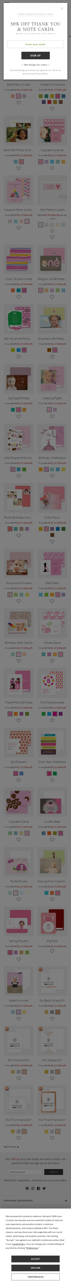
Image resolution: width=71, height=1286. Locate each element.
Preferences (35, 1276)
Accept (35, 1258)
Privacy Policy (41, 73)
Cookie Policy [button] (18, 1244)
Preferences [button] (32, 1248)
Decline (35, 1267)
